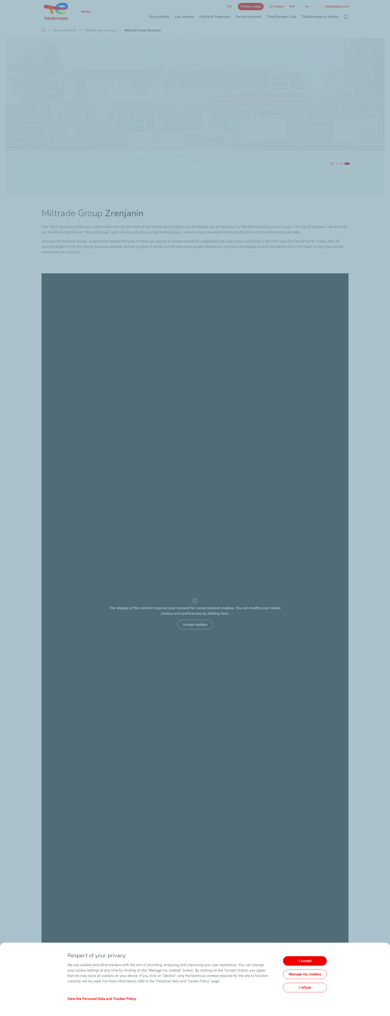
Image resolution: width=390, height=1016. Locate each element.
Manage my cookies (305, 974)
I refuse (305, 987)
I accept (305, 961)
